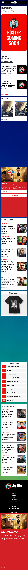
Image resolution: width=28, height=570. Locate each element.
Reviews (14, 499)
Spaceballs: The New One (14, 396)
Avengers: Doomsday (13, 366)
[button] (3, 3)
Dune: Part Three (12, 374)
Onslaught (10, 389)
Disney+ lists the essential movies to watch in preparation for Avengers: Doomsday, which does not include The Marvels (8, 266)
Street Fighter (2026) (13, 377)
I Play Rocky (10, 400)
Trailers (14, 502)
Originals (14, 504)
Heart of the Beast (12, 392)
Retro (14, 506)
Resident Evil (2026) (12, 381)
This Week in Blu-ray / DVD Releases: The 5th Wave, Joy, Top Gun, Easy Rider (8, 69)
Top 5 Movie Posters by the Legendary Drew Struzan (8, 459)
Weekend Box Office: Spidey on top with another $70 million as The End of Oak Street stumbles (8, 228)
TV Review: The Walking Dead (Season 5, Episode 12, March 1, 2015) (8, 84)
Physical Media (14, 508)
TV (14, 497)
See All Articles (4, 94)
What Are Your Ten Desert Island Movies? (7, 469)
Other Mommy (11, 385)
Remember (4, 119)
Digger (9, 370)
